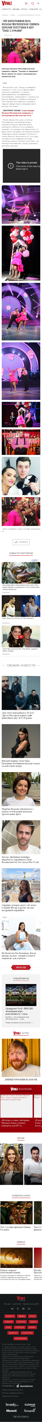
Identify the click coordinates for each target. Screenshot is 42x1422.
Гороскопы (27, 1333)
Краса (32, 1316)
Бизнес (32, 1327)
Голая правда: (27, 110)
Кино (8, 1327)
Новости (10, 1316)
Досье (21, 1138)
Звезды (22, 1316)
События (8, 1322)
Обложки (13, 1333)
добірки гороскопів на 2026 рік (21, 1079)
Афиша (21, 1242)
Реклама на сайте (30, 1304)
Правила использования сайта (12, 1390)
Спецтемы (20, 1327)
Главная (5, 15)
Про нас (7, 1304)
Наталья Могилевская (11, 113)
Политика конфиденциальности (12, 1393)
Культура (21, 1322)
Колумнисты (20, 1338)
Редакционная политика (10, 1396)
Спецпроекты (21, 979)
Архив (12, 15)
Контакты (17, 1304)
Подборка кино (21, 1196)
